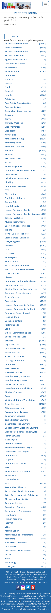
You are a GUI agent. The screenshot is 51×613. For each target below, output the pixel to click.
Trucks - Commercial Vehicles (25, 269)
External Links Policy (38, 582)
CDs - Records (25, 174)
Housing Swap (25, 317)
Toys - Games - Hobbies (25, 233)
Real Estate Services (25, 348)
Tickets (25, 229)
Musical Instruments (25, 222)
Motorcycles (25, 257)
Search (15, 36)
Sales (25, 558)
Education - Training (25, 507)
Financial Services (25, 372)
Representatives (25, 107)
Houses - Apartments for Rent (25, 309)
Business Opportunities (25, 43)
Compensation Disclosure (32, 579)
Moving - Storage (25, 392)
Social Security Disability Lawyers (25, 427)
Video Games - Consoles (25, 237)
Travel (25, 119)
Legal (25, 526)
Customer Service (25, 503)
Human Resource (25, 519)
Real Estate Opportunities (25, 103)
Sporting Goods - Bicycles (25, 225)
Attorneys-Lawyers (25, 408)
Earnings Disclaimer (19, 582)
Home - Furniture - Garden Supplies (25, 214)
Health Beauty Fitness (25, 380)
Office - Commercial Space (25, 332)
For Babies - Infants (25, 198)
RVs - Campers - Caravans (25, 265)
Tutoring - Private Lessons (25, 293)
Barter (25, 162)
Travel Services (25, 352)
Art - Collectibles (25, 158)
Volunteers (25, 475)
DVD (25, 190)
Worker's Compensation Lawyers (25, 431)
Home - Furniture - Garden (25, 210)
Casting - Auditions (25, 360)
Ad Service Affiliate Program (25, 573)
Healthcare (25, 515)
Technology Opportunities (25, 111)
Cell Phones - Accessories (25, 178)
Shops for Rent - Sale (25, 336)
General (25, 91)
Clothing (25, 182)
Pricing (12, 593)
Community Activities (25, 463)
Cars (25, 249)
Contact (4, 593)
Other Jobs (25, 566)
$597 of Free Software (15, 572)
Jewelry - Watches (25, 218)
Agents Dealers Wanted (25, 59)
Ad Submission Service (37, 574)
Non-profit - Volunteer (25, 542)
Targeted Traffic (34, 572)
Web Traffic (25, 130)
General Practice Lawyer (25, 451)
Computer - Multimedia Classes (25, 281)
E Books (25, 79)
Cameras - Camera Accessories (25, 170)
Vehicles (25, 245)
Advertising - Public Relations (25, 491)
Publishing (25, 99)
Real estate (25, 301)
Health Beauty (25, 206)
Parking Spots (25, 324)
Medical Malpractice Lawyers (25, 447)
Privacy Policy (43, 609)
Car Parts (25, 253)
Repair (25, 396)
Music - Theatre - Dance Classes (25, 289)
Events (25, 467)
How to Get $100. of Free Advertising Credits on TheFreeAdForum (24, 607)
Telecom (25, 115)
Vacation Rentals (25, 321)
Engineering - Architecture (25, 511)
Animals (25, 154)
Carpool (25, 459)
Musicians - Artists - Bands (25, 471)
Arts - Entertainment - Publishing (25, 495)
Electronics (25, 194)
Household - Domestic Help (25, 388)
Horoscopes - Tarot (25, 384)
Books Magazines (25, 166)
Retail (25, 554)
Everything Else (25, 241)
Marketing (25, 538)
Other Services (25, 404)
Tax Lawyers (25, 439)
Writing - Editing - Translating (25, 400)
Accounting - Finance (25, 487)
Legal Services (25, 344)
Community (25, 455)
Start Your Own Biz (25, 146)
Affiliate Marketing (25, 138)
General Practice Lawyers (25, 423)
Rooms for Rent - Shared (25, 313)
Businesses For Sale (25, 55)
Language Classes (25, 285)
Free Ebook (34, 577)
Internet (25, 522)
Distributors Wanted (25, 63)
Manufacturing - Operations (25, 534)
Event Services (25, 368)
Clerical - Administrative (25, 499)
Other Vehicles (25, 273)
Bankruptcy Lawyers (25, 416)
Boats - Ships (25, 261)
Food (25, 87)
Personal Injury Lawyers (25, 412)
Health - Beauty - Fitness (25, 376)
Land (25, 328)
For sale (25, 150)
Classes (25, 277)
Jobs (25, 483)
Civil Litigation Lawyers (25, 420)
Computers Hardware (25, 186)
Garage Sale (25, 202)
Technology (25, 562)
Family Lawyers (25, 435)
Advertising (25, 134)
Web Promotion (25, 126)
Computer (25, 75)
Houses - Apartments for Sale (25, 305)
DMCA (7, 582)
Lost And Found (25, 479)
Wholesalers (25, 67)
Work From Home (25, 47)
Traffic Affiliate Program (17, 577)
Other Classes (25, 297)
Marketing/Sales (25, 142)
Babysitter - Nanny (25, 356)
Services (25, 340)
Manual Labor (25, 530)
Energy (25, 83)
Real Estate (25, 546)
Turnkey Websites (25, 122)
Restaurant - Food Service (25, 550)
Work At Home (25, 71)
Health (25, 95)
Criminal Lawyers (25, 443)
